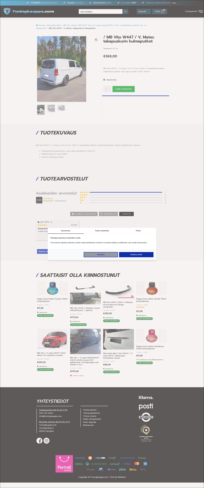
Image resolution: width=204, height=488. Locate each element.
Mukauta (100, 254)
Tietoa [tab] (138, 231)
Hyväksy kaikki (136, 254)
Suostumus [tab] (65, 231)
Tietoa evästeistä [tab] (102, 231)
